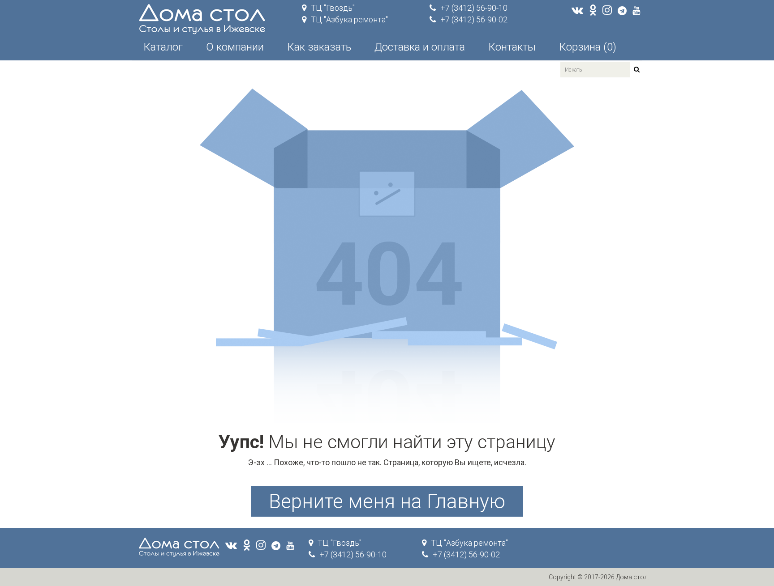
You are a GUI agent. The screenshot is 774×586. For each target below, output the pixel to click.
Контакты (512, 46)
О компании (235, 46)
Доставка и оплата (419, 46)
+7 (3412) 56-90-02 (473, 19)
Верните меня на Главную (387, 501)
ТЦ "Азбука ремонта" (349, 19)
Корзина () (587, 46)
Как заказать (319, 46)
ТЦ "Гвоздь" (333, 8)
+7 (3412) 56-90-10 (473, 8)
